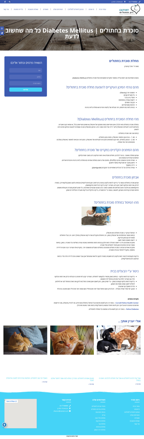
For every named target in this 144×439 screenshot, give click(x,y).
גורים (103, 415)
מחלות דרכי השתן (99, 430)
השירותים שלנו (58, 9)
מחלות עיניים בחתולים (98, 409)
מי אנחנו (91, 9)
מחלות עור (102, 424)
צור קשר (6, 9)
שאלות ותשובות (33, 9)
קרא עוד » (138, 384)
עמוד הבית (102, 9)
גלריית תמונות (18, 9)
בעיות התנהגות (100, 412)
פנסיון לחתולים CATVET (76, 9)
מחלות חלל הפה (100, 418)
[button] (9, 1)
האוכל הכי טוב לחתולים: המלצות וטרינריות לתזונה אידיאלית (26, 378)
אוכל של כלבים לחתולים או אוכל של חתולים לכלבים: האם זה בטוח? (120, 379)
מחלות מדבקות (100, 421)
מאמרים (45, 9)
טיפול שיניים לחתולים (98, 406)
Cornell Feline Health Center (127, 303)
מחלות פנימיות (100, 427)
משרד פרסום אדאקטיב (72, 436)
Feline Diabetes (132, 309)
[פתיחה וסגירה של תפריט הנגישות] (4, 424)
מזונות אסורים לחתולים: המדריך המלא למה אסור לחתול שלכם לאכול (72, 379)
